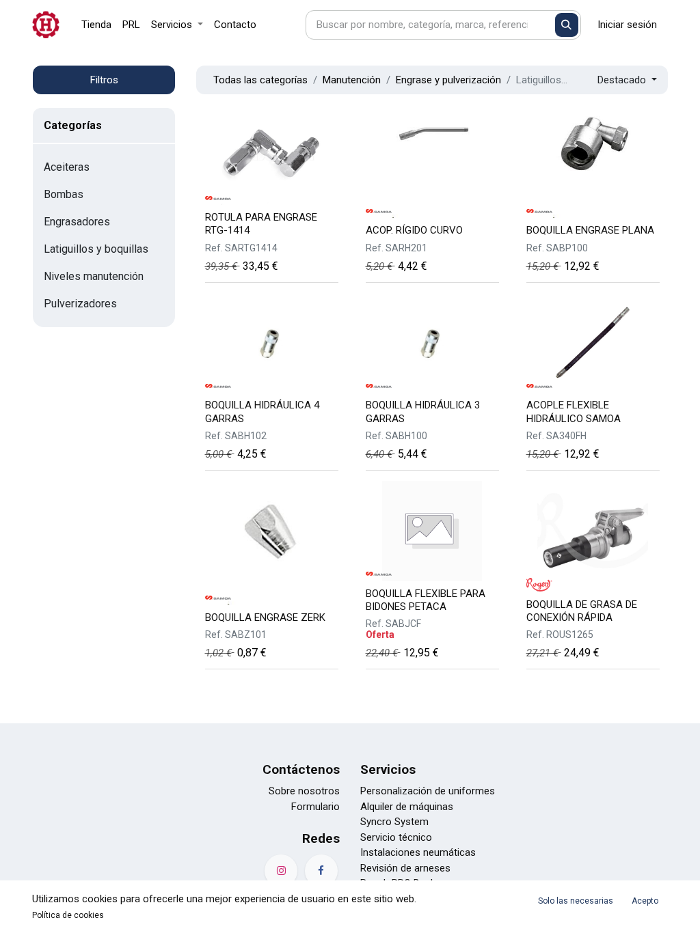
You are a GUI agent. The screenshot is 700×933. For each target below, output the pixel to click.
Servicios (388, 769)
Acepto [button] (645, 901)
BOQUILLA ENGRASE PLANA (590, 230)
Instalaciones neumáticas (418, 852)
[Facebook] (321, 870)
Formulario (315, 806)
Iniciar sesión (627, 24)
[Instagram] (281, 870)
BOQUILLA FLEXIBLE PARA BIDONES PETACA (425, 600)
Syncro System (394, 822)
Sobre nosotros (304, 791)
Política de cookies (68, 915)
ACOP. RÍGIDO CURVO (414, 230)
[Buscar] (567, 25)
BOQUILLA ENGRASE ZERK (265, 617)
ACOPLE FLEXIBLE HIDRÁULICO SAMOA (573, 411)
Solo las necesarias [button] (575, 901)
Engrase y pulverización (448, 80)
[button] (627, 80)
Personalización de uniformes (427, 791)
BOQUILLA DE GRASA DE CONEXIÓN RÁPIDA (581, 611)
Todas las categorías (260, 80)
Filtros (104, 80)
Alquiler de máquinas (406, 806)
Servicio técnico (396, 837)
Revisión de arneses (405, 868)
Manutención (352, 80)
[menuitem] (96, 25)
